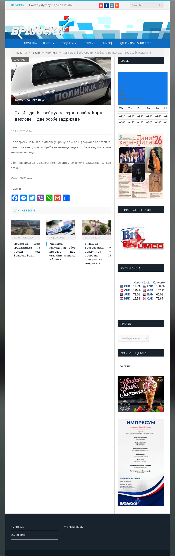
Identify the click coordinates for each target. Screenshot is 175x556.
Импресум (17, 527)
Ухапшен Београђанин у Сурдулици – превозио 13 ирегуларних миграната (98, 253)
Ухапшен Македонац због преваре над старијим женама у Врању (62, 251)
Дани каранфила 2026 (135, 43)
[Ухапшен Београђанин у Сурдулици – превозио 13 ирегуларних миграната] (96, 229)
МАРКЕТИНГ (18, 535)
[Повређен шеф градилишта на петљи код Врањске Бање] (25, 229)
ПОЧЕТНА (30, 43)
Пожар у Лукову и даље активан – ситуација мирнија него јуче (54, 5)
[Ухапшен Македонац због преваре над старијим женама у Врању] (61, 229)
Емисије (107, 43)
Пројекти (67, 43)
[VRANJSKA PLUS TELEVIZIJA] (43, 24)
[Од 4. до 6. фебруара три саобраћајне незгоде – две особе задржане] (61, 81)
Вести (47, 43)
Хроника (20, 59)
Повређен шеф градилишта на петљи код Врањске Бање (27, 249)
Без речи (89, 43)
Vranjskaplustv (73, 527)
